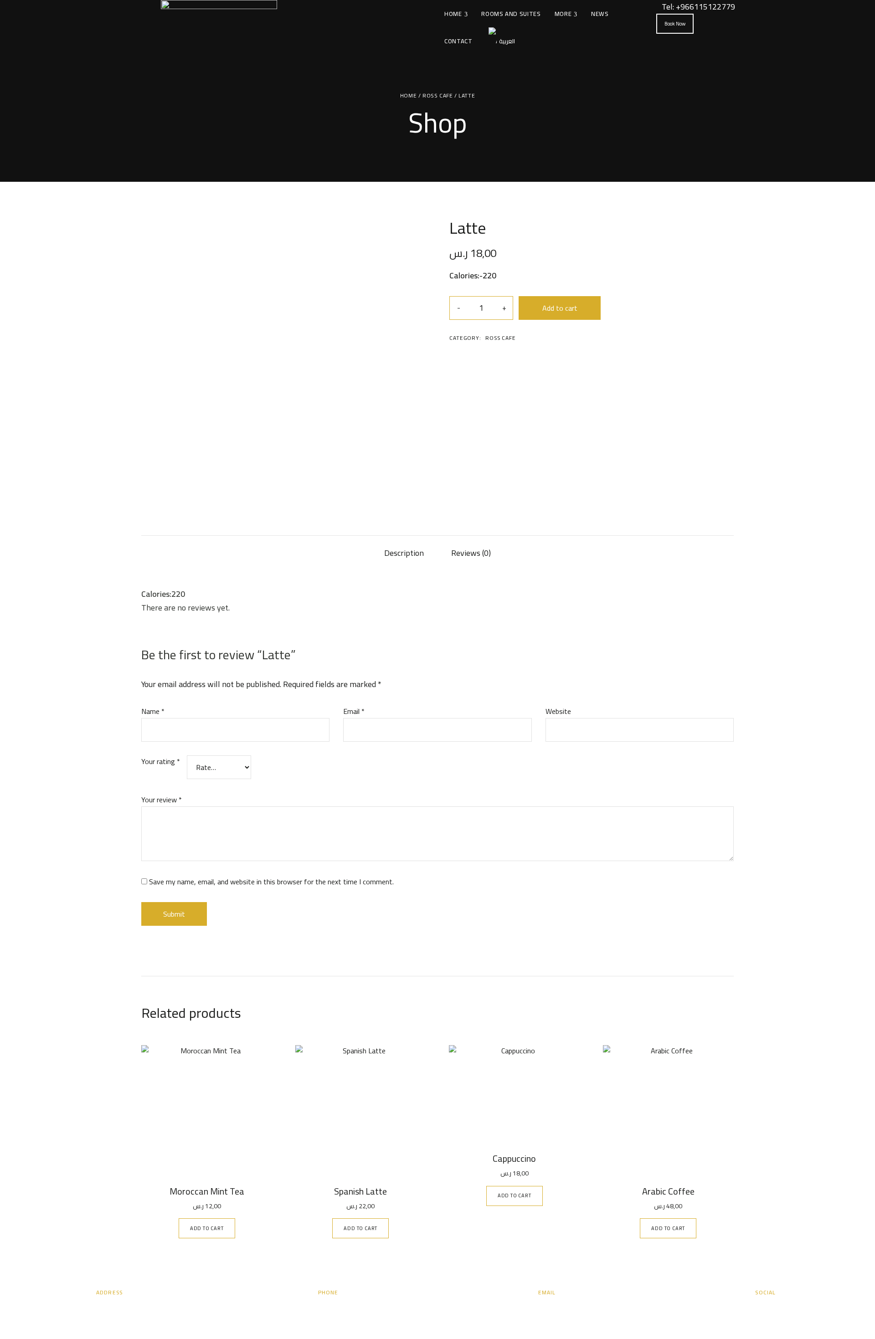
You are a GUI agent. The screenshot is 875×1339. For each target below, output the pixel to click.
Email (354, 711)
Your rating (160, 761)
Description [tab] (404, 552)
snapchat (774, 1309)
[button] (675, 24)
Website (558, 711)
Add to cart (559, 308)
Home (408, 95)
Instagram (757, 1309)
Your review (161, 799)
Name (153, 711)
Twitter (740, 1309)
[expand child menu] (465, 9)
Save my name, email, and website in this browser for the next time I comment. (271, 881)
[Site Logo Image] (219, 27)
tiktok (791, 1309)
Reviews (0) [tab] (471, 552)
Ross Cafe (437, 95)
